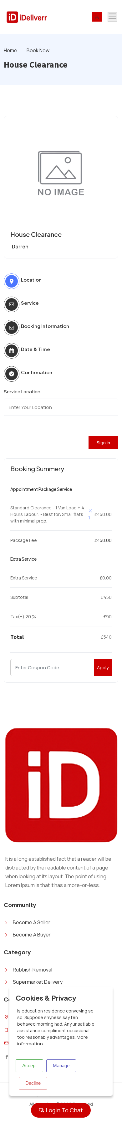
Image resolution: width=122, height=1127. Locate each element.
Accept (29, 1065)
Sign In (103, 443)
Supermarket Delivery (38, 981)
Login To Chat (63, 1110)
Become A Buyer (32, 934)
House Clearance (36, 234)
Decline (33, 1083)
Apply (103, 668)
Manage (61, 1065)
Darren (20, 246)
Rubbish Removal (32, 969)
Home (10, 50)
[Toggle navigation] (112, 17)
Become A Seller (31, 922)
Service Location (22, 391)
